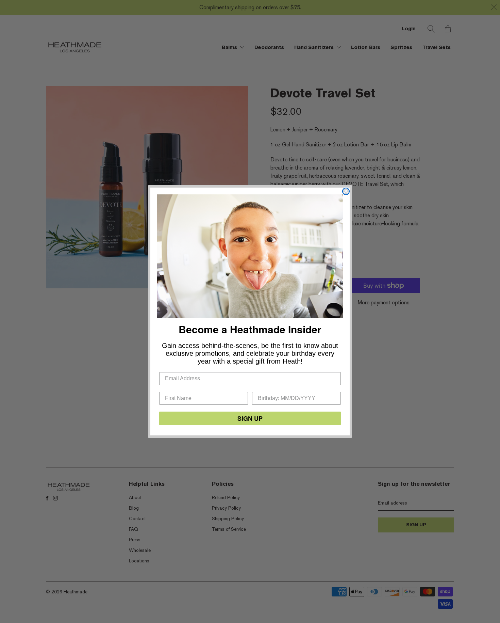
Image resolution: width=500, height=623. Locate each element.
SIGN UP (250, 418)
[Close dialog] (346, 191)
